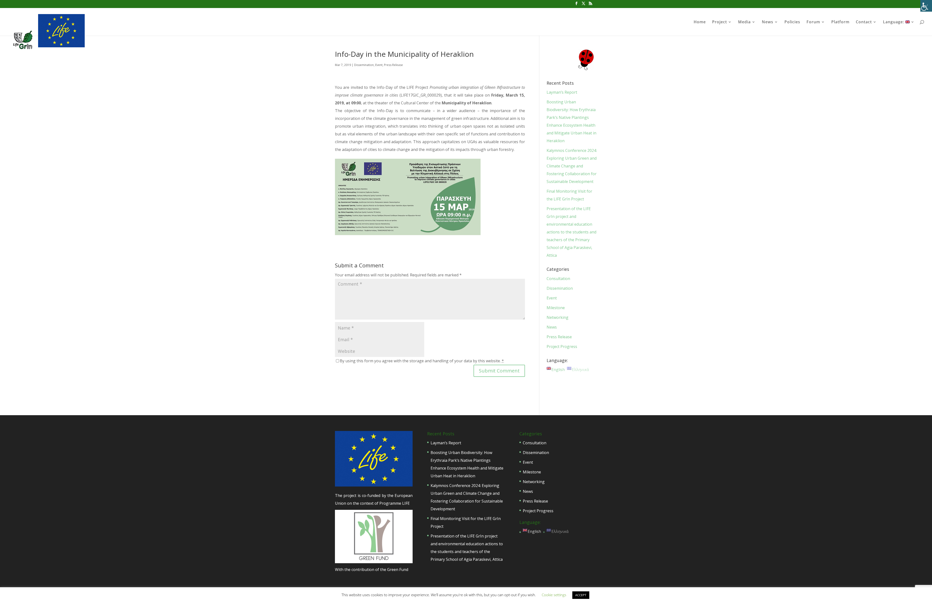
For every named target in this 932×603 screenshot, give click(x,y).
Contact (864, 22)
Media (744, 22)
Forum (813, 22)
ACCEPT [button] (580, 595)
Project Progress (562, 346)
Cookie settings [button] (554, 594)
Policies (792, 22)
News (767, 22)
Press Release (393, 65)
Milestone (556, 307)
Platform (840, 22)
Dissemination (364, 65)
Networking (557, 317)
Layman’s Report (562, 92)
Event (379, 65)
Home (700, 22)
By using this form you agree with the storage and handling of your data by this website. (422, 360)
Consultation (558, 278)
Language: (894, 22)
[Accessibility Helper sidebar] (926, 6)
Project (719, 22)
